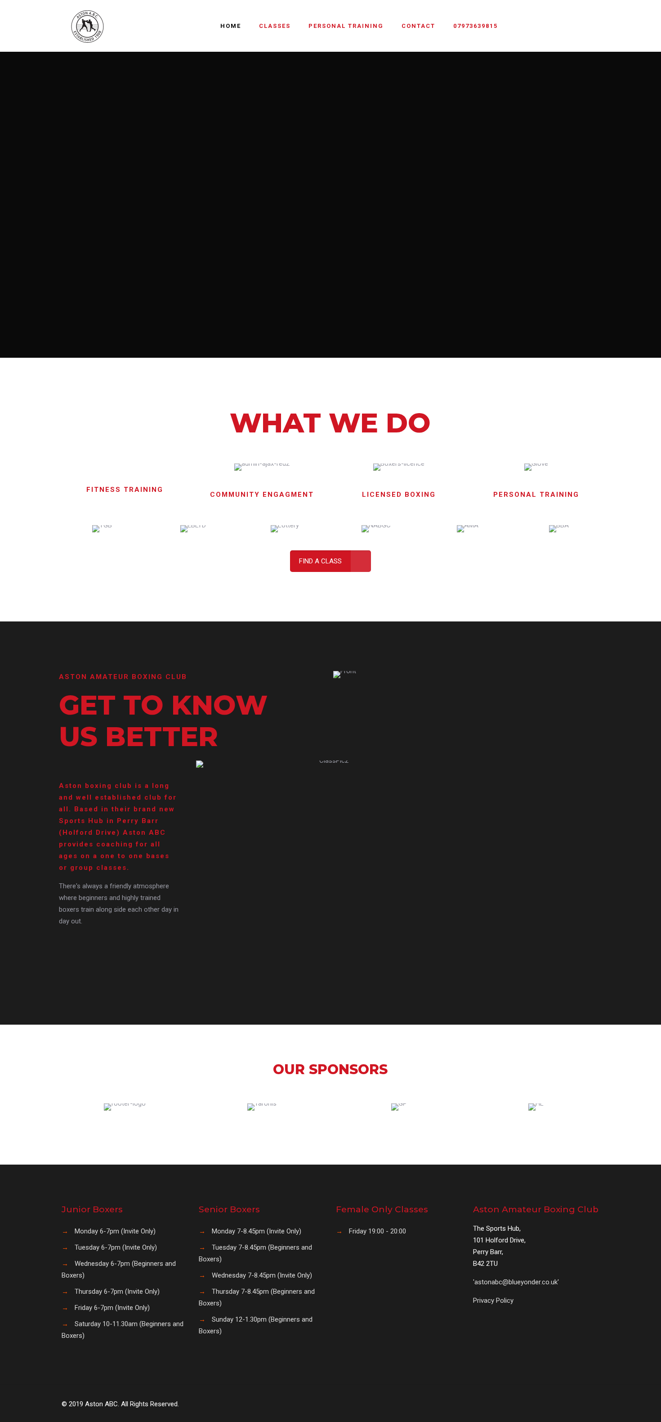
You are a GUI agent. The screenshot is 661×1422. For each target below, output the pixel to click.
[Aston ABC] (87, 26)
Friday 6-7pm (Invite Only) (112, 1308)
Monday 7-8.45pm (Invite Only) (256, 1231)
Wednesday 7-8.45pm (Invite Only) (262, 1275)
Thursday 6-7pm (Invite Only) (117, 1291)
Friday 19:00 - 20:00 (377, 1231)
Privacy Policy (493, 1300)
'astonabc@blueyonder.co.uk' (516, 1282)
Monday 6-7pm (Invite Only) (115, 1231)
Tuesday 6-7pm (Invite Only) (116, 1247)
